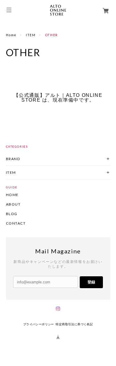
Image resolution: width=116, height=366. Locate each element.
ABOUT (13, 204)
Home (11, 35)
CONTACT (16, 223)
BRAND (13, 159)
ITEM (30, 35)
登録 (91, 282)
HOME (12, 195)
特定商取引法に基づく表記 (74, 324)
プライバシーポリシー (38, 324)
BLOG (12, 214)
